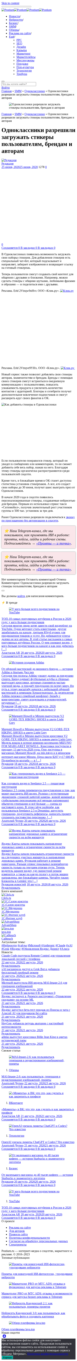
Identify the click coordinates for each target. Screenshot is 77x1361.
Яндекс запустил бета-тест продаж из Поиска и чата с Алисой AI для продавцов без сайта (35, 1011)
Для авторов (17, 1231)
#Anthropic (48, 945)
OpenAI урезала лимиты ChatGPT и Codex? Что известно (37, 1142)
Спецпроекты (18, 1244)
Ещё (11, 36)
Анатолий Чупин (12, 820)
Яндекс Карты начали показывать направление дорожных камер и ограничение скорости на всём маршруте (33, 847)
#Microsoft (34, 945)
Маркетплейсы (26, 57)
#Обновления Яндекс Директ (40, 948)
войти (21, 596)
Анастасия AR (10, 652)
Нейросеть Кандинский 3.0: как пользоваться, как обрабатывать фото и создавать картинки (33, 1314)
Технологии (24, 70)
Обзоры (14, 29)
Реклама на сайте (20, 33)
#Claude (60, 945)
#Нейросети (9, 945)
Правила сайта (18, 1234)
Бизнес (13, 23)
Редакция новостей (13, 884)
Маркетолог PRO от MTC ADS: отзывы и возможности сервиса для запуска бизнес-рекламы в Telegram (36, 1295)
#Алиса (64, 948)
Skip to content (10, 3)
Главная (6, 91)
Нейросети (16, 19)
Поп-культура (25, 67)
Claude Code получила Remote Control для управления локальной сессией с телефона (35, 957)
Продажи (22, 63)
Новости (14, 16)
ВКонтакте (16, 1102)
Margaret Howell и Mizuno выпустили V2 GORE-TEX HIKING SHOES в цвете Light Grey (35, 731)
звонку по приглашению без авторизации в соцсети (38, 519)
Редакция (7, 163)
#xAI (69, 945)
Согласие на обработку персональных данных (38, 1241)
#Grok (5, 948)
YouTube (14, 1201)
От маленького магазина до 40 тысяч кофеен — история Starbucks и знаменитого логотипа (37, 1176)
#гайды (22, 945)
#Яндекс (15, 948)
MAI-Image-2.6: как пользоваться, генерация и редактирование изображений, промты (30, 1078)
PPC (19, 40)
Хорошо (7, 1357)
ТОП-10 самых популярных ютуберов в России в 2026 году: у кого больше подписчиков (36, 620)
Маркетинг (23, 53)
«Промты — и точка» (53, 543)
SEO (19, 43)
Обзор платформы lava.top (18, 1329)
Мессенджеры (25, 60)
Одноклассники (34, 91)
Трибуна (21, 74)
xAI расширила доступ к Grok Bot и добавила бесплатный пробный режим (30, 971)
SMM (12, 26)
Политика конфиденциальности (29, 1237)
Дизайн (21, 46)
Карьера (21, 50)
